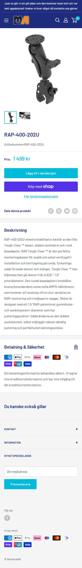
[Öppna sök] (57, 20)
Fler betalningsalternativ (41, 196)
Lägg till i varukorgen (41, 173)
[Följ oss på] (7, 518)
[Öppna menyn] (6, 20)
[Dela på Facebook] (51, 211)
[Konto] (66, 20)
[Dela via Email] (75, 211)
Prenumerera (20, 484)
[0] (74, 20)
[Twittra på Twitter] (67, 211)
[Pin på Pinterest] (59, 211)
